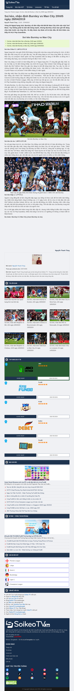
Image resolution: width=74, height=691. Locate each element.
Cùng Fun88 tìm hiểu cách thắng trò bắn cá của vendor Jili (23, 499)
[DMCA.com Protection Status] (11, 682)
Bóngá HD (15, 596)
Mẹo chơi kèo (13, 462)
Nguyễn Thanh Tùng (18, 266)
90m (10, 602)
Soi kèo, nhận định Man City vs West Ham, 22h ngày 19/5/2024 (59, 302)
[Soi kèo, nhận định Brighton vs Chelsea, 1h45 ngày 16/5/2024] (14, 338)
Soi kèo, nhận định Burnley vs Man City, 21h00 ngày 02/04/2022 (25, 45)
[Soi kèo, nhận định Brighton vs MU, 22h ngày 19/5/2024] (14, 315)
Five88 (40, 440)
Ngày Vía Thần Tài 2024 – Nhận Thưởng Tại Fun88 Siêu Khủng (25, 493)
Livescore (9, 653)
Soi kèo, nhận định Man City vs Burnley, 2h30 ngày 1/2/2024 (24, 41)
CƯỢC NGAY (21, 378)
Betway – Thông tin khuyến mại (18, 516)
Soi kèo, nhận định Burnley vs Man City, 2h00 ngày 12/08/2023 (25, 43)
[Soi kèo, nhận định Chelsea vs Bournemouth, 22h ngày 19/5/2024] (37, 315)
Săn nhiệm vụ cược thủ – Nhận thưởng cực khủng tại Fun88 (24, 550)
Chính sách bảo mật (12, 656)
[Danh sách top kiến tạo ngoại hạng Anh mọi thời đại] (14, 292)
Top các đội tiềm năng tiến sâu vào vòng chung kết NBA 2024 (24, 487)
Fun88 (40, 382)
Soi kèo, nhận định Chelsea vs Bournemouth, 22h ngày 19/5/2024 (37, 325)
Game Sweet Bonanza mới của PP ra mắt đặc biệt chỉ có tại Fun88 (25, 482)
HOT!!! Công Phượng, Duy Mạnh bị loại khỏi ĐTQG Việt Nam (24, 490)
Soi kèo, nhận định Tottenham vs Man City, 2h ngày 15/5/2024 (36, 348)
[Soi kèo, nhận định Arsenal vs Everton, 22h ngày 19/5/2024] (37, 292)
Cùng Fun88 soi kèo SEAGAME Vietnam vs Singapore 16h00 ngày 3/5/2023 (29, 505)
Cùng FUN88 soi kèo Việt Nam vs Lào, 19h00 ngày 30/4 (23, 508)
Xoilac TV (28, 594)
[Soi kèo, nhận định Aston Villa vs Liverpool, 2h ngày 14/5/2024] (59, 338)
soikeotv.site (9, 630)
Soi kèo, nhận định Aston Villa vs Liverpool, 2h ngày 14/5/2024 (59, 348)
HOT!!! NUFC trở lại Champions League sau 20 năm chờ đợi (24, 502)
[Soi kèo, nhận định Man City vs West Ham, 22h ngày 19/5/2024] (59, 292)
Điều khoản (9, 659)
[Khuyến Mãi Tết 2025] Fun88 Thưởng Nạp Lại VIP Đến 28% (23, 536)
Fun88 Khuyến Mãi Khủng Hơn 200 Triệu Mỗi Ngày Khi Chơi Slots (26, 547)
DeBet (40, 421)
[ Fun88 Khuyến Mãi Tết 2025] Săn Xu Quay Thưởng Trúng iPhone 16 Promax (29, 541)
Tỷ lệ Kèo (8, 650)
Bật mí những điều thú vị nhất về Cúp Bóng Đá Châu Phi (23, 496)
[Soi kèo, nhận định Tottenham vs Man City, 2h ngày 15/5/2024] (37, 338)
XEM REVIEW (53, 378)
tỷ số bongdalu (28, 639)
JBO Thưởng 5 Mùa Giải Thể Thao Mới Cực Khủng (21, 511)
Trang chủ (9, 7)
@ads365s (17, 636)
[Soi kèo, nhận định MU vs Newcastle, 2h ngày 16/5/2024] (59, 315)
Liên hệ (8, 661)
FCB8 (40, 401)
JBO (39, 363)
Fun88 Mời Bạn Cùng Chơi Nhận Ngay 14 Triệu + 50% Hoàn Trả (25, 544)
